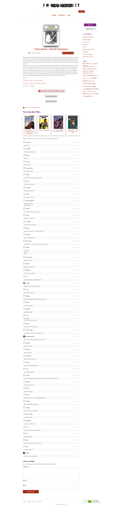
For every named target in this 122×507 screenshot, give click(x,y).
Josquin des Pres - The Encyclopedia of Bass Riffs (72, 131)
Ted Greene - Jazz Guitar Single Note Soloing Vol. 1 (35, 83)
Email (24, 485)
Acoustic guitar (87, 39)
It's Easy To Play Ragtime (44, 130)
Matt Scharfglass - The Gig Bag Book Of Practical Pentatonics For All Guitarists (29, 132)
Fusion (97, 75)
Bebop (91, 63)
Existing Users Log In (51, 101)
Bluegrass (95, 63)
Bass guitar (86, 44)
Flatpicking (86, 75)
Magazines (86, 51)
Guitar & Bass (89, 78)
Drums (84, 47)
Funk (94, 75)
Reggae (94, 91)
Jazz (36, 107)
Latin (84, 89)
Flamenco (91, 73)
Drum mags (90, 71)
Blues (26, 107)
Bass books (86, 63)
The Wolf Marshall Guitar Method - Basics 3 (58, 131)
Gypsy (91, 86)
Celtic (94, 66)
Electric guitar (86, 42)
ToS (36, 501)
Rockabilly (89, 94)
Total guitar (87, 96)
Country (90, 69)
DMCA (39, 501)
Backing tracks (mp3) (88, 49)
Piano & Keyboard (87, 54)
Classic (85, 69)
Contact (61, 15)
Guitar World (86, 86)
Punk (86, 91)
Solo (92, 94)
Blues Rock (90, 66)
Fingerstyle (86, 73)
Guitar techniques (89, 83)
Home (54, 15)
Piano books (94, 89)
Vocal (92, 96)
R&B (88, 91)
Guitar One (91, 81)
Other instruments (88, 56)
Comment (26, 466)
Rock (39, 107)
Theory (96, 94)
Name (25, 480)
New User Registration (51, 96)
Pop (84, 91)
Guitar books (32, 107)
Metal (88, 89)
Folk (90, 75)
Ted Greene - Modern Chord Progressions (33, 80)
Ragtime (91, 91)
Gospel (84, 78)
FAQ (68, 15)
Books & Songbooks (35, 53)
